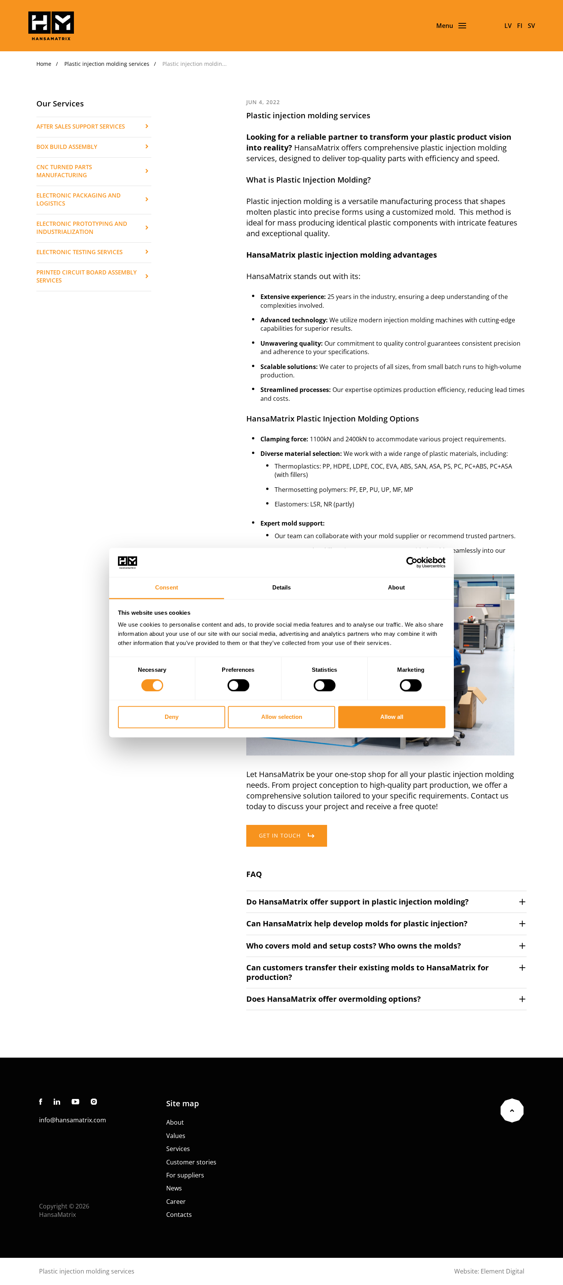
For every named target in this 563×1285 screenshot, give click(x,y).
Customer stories (191, 1162)
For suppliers (185, 1175)
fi (519, 25)
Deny (171, 717)
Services (178, 1149)
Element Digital (502, 1271)
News (174, 1188)
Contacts (179, 1214)
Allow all (391, 717)
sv (531, 25)
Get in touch (280, 835)
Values (175, 1136)
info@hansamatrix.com (72, 1120)
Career (176, 1201)
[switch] (238, 685)
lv (508, 25)
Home (43, 63)
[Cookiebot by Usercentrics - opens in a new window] (411, 562)
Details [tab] (281, 588)
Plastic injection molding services (106, 63)
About (175, 1122)
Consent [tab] (166, 588)
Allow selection (281, 717)
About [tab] (396, 588)
